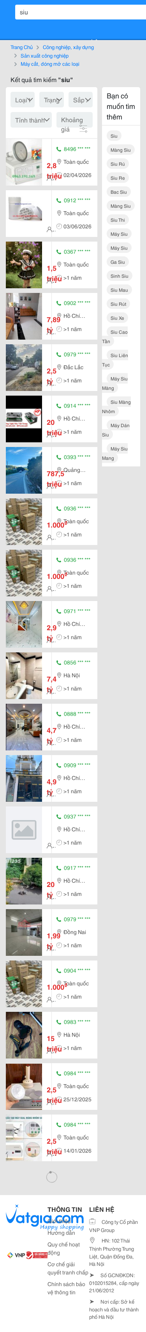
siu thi (118, 219)
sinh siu (119, 275)
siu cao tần (115, 336)
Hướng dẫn (61, 1232)
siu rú (118, 163)
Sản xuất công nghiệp (45, 55)
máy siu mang (115, 453)
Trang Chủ (22, 46)
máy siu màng (115, 383)
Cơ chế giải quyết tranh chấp (67, 1268)
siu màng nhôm (116, 406)
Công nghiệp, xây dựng (68, 46)
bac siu (119, 191)
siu (114, 135)
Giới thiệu (59, 1221)
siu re (118, 177)
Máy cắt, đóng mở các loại (50, 63)
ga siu (118, 261)
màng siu (121, 149)
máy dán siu (116, 430)
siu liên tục (115, 360)
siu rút (118, 303)
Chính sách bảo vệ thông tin (66, 1288)
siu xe (117, 317)
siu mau (119, 289)
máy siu (119, 233)
